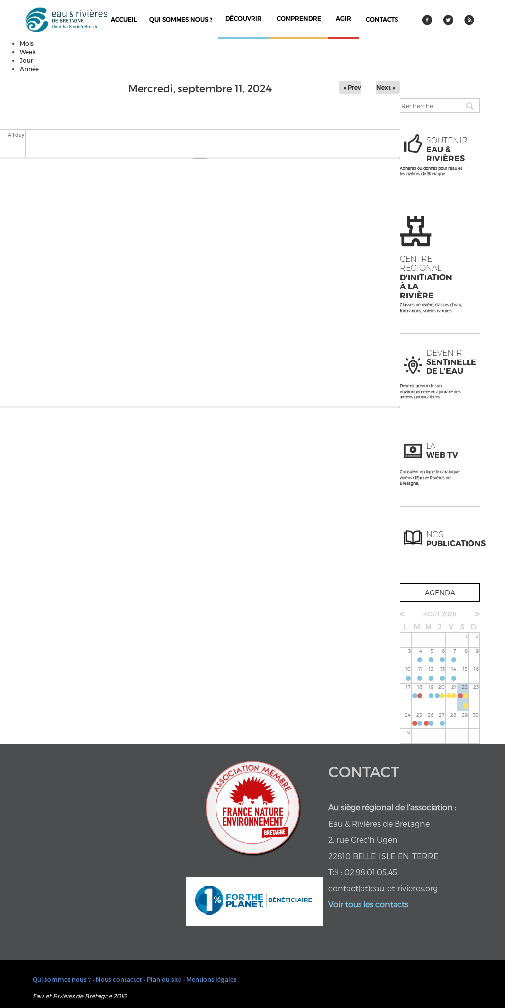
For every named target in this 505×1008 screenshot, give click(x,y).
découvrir (243, 18)
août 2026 (439, 614)
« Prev (352, 87)
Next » (385, 87)
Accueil (124, 19)
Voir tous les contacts (368, 904)
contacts (382, 19)
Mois (27, 43)
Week (28, 51)
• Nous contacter (117, 979)
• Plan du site (162, 979)
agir (343, 18)
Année (29, 68)
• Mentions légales (210, 979)
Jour (26, 60)
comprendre (299, 18)
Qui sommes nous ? (180, 19)
